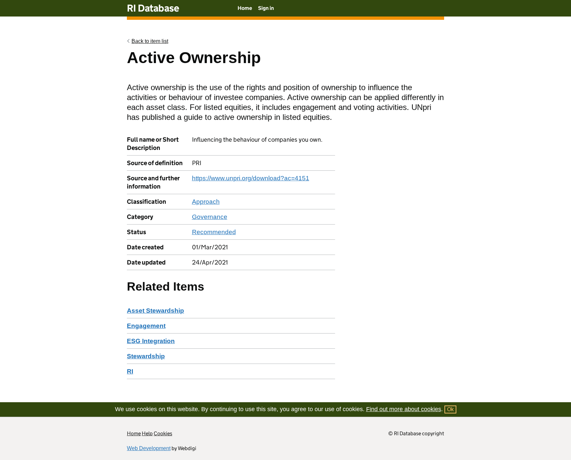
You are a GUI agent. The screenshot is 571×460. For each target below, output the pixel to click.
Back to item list (150, 41)
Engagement (146, 325)
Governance (209, 216)
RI (130, 371)
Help (147, 433)
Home (245, 8)
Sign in (266, 8)
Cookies (163, 433)
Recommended (214, 232)
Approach (206, 201)
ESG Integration (151, 340)
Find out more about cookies (403, 409)
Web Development (149, 448)
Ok (450, 409)
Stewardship (146, 356)
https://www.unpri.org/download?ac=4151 (250, 178)
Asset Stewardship (155, 310)
